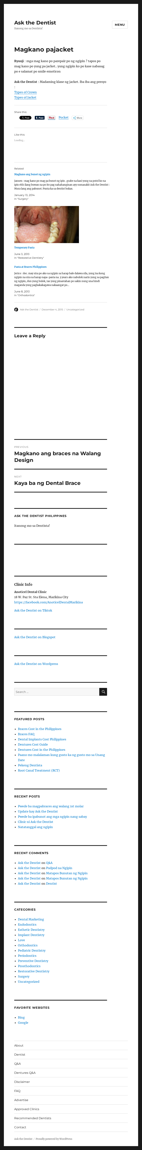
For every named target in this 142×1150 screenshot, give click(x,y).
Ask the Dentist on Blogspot (34, 637)
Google (23, 1022)
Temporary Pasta (24, 247)
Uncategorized (75, 309)
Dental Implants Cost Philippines (42, 739)
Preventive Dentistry (33, 961)
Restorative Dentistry (33, 971)
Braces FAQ (26, 734)
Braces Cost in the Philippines (39, 729)
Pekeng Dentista (30, 765)
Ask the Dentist (35, 22)
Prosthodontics (29, 966)
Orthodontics (28, 945)
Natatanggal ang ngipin (35, 827)
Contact (20, 1127)
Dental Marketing (31, 919)
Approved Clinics (26, 1109)
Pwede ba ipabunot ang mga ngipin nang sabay (52, 816)
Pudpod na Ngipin (59, 868)
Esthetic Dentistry (31, 930)
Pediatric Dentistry (31, 950)
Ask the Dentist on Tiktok (33, 610)
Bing (21, 1017)
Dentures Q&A (25, 1073)
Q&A (49, 863)
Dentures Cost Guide (33, 744)
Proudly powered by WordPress (54, 1139)
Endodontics (27, 924)
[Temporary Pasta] (62, 224)
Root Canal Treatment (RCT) (39, 770)
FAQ (17, 1091)
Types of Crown (25, 92)
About (18, 1045)
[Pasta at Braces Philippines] (62, 281)
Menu (120, 25)
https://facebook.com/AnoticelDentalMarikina (48, 602)
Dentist (51, 883)
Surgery (23, 976)
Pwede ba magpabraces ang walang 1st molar (51, 806)
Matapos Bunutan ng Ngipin (67, 873)
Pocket (64, 117)
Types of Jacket (25, 97)
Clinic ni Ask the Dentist (35, 822)
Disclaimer (22, 1082)
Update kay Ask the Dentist (38, 811)
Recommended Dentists (32, 1118)
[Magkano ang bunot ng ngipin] (62, 186)
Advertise (21, 1100)
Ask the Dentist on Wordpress (36, 664)
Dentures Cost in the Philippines (41, 750)
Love (21, 940)
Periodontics (27, 956)
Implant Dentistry (31, 935)
